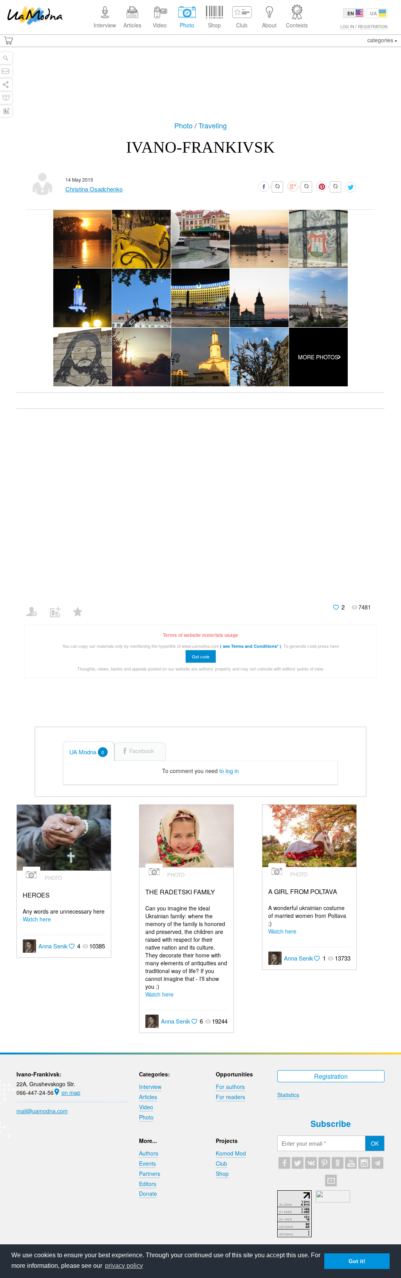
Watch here (37, 919)
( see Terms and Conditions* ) (250, 646)
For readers (230, 1097)
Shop (222, 1173)
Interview (150, 1087)
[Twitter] (297, 1163)
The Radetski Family (180, 892)
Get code (201, 656)
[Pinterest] (324, 1163)
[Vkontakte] (311, 1163)
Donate (148, 1193)
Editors (147, 1184)
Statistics (288, 1095)
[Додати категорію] (58, 606)
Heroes (36, 895)
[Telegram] (377, 1163)
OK (375, 1143)
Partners (149, 1173)
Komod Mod (231, 1153)
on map (70, 1092)
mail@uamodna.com (42, 1111)
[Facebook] (284, 1163)
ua (373, 13)
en (350, 13)
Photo (184, 125)
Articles (148, 1097)
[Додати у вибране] (81, 606)
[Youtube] (351, 1163)
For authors (230, 1087)
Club (221, 1163)
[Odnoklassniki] (337, 1163)
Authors (148, 1153)
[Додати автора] (35, 606)
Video (146, 1107)
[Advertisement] (200, 83)
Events (147, 1163)
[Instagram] (364, 1163)
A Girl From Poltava (302, 892)
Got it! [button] (357, 1261)
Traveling (213, 125)
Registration (331, 1076)
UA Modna (86, 752)
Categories (381, 40)
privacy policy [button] (124, 1265)
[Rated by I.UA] (333, 1200)
